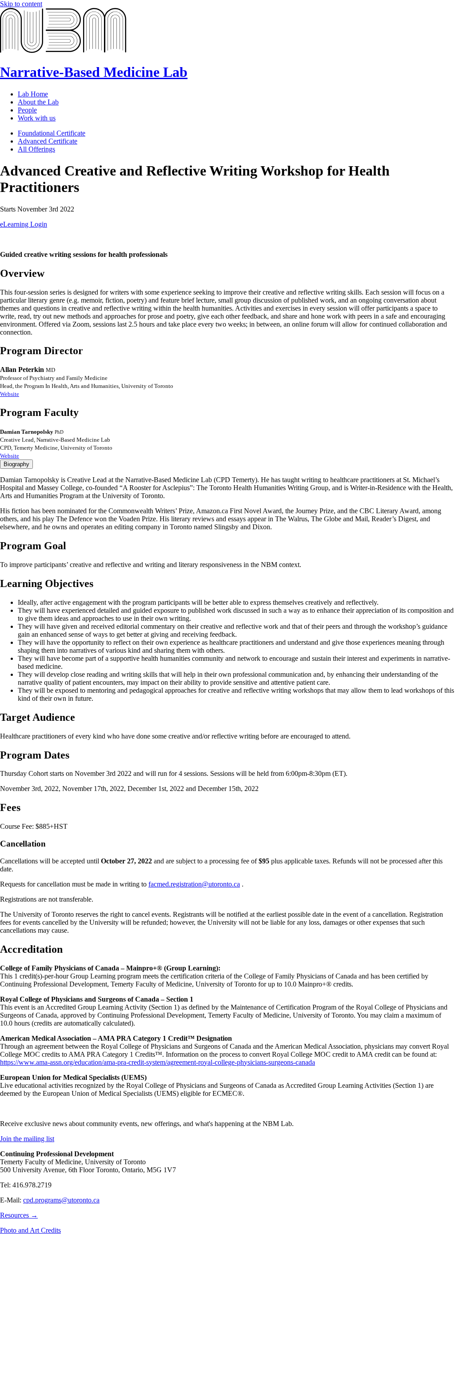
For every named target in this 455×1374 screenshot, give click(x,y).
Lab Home (33, 94)
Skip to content (21, 4)
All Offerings (36, 149)
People (27, 110)
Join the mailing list (27, 1138)
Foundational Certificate (51, 133)
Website (9, 394)
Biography (16, 464)
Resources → (19, 1215)
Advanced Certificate (47, 141)
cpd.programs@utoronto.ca (61, 1200)
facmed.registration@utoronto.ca (194, 884)
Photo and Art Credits (30, 1230)
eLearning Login (23, 224)
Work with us (37, 118)
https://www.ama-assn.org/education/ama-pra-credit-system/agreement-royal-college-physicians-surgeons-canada (157, 1062)
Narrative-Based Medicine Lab (94, 72)
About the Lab (38, 102)
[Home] (63, 50)
